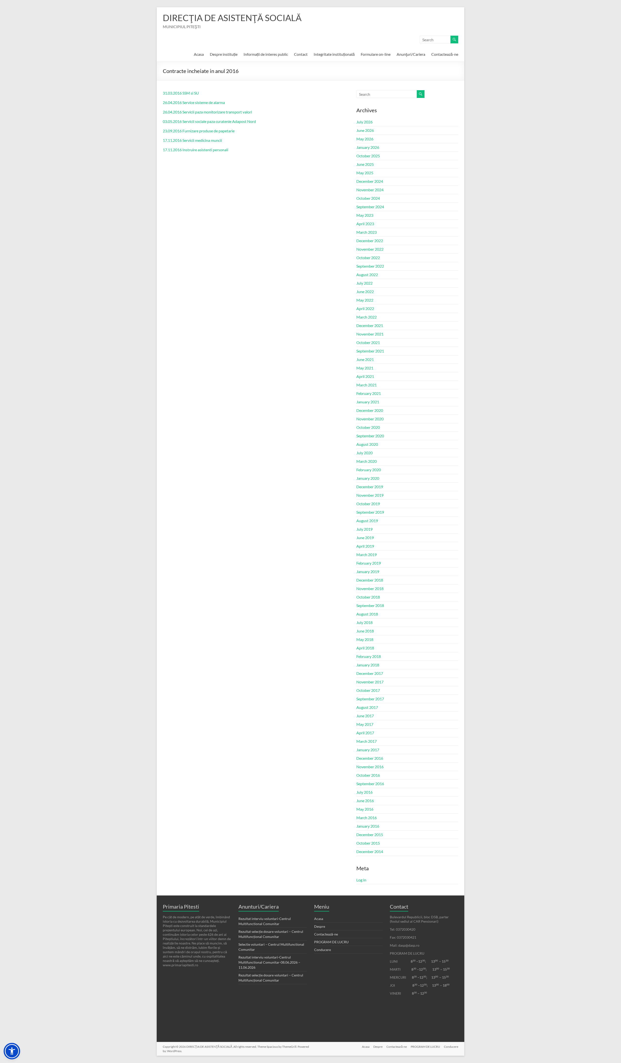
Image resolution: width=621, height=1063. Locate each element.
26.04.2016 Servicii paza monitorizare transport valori (207, 112)
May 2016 (364, 809)
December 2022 (369, 240)
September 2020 (370, 435)
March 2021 (366, 385)
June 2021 (365, 359)
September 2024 (370, 206)
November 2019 (370, 495)
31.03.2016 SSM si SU (181, 93)
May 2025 (364, 172)
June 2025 (365, 164)
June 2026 (365, 130)
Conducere (322, 950)
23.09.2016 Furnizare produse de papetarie (199, 130)
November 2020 (370, 418)
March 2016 (366, 817)
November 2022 (370, 249)
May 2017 (364, 724)
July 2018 (364, 622)
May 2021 (364, 368)
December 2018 (369, 580)
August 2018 (367, 614)
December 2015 (369, 834)
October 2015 (368, 843)
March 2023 (366, 232)
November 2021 (370, 334)
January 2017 (367, 749)
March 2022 (366, 317)
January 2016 (367, 826)
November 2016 (370, 766)
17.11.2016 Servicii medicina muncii (192, 140)
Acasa (199, 54)
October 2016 (368, 775)
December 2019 (369, 486)
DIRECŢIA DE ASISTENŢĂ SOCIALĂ (232, 17)
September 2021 (370, 351)
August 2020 (367, 444)
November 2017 (370, 681)
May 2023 (364, 215)
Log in (361, 880)
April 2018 (365, 648)
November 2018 (370, 588)
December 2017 (369, 673)
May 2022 (364, 300)
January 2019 (367, 571)
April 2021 (365, 376)
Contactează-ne (444, 54)
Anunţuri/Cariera (411, 54)
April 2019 (365, 546)
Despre (319, 926)
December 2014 (369, 851)
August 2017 (367, 707)
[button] (12, 1051)
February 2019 (368, 563)
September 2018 (370, 605)
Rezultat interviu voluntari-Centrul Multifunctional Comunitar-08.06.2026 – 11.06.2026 (269, 962)
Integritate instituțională (334, 54)
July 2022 (364, 283)
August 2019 (367, 520)
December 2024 (369, 181)
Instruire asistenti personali (205, 149)
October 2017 (368, 690)
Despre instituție (223, 54)
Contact (301, 54)
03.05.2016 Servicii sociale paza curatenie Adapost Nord (209, 121)
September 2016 (370, 783)
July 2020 (364, 452)
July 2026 (364, 122)
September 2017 (370, 698)
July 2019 (364, 529)
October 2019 (368, 503)
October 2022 (368, 257)
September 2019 (370, 512)
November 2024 (370, 189)
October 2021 (368, 342)
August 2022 (367, 274)
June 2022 (365, 291)
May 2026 (364, 138)
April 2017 (365, 732)
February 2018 (368, 656)
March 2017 (366, 741)
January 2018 (367, 665)
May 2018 (364, 639)
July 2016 (364, 792)
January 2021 (367, 402)
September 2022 (370, 266)
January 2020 (367, 478)
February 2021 (368, 393)
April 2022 (365, 308)
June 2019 (365, 537)
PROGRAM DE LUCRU (331, 942)
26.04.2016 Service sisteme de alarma (194, 102)
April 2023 (365, 223)
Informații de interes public (266, 54)
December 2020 (369, 410)
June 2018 (365, 631)
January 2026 (367, 147)
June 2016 (365, 800)
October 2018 (368, 597)
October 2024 (368, 198)
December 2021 (369, 325)
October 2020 (368, 427)
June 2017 (365, 715)
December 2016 (369, 758)
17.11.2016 (172, 149)
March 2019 (366, 554)
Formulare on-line (376, 54)
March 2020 (366, 461)
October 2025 (368, 155)
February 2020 (368, 469)
